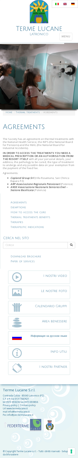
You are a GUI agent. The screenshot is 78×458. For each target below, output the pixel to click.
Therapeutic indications (27, 227)
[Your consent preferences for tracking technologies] (71, 451)
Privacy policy (10, 405)
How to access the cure (28, 212)
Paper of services (23, 261)
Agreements (24, 127)
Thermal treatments (28, 112)
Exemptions (18, 207)
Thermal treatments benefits (30, 217)
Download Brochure (26, 256)
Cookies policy (28, 405)
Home (9, 112)
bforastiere (12, 454)
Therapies (17, 222)
